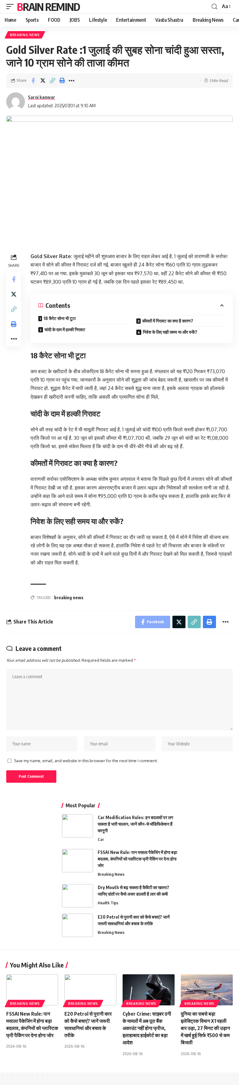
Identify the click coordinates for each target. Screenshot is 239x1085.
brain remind (48, 6)
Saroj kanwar (41, 97)
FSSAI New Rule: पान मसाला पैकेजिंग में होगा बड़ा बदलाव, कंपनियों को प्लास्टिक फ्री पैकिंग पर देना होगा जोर (137, 859)
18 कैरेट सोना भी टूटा (60, 318)
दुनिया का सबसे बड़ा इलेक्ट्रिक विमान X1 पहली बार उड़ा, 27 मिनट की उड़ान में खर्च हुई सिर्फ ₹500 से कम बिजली (205, 1028)
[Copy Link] (52, 81)
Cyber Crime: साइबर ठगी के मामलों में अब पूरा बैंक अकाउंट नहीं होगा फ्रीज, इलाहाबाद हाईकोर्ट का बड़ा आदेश (147, 1028)
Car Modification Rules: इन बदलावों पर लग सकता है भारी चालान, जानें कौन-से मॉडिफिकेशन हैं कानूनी (135, 824)
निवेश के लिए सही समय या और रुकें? (170, 332)
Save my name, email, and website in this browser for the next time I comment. (86, 760)
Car (101, 839)
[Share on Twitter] (42, 81)
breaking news (68, 597)
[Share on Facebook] (33, 81)
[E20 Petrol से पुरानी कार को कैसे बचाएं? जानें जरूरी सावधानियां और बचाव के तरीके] (77, 925)
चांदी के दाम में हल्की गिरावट (65, 329)
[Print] (62, 81)
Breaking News (25, 35)
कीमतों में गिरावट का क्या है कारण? (167, 320)
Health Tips (108, 902)
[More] (71, 81)
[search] (214, 7)
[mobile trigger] (11, 6)
